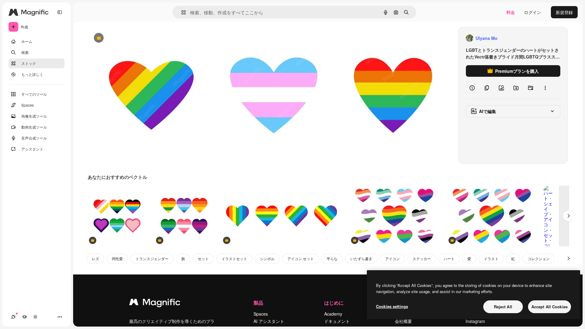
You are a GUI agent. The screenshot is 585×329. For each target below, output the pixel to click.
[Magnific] (154, 303)
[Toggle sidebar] (60, 12)
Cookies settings (392, 306)
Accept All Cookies (549, 307)
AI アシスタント (269, 321)
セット (203, 258)
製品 (258, 302)
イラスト (491, 258)
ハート (449, 258)
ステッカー (422, 258)
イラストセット (234, 258)
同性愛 (117, 258)
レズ (95, 258)
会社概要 (403, 321)
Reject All (503, 307)
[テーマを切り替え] (35, 317)
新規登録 (564, 12)
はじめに (334, 302)
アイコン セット (300, 258)
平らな (332, 258)
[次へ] (568, 216)
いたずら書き (361, 258)
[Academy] (24, 317)
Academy (333, 314)
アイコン (392, 258)
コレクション (539, 258)
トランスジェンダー (152, 258)
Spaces (261, 314)
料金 (510, 12)
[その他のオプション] (545, 88)
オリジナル (129, 38)
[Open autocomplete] (181, 12)
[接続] (13, 317)
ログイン (532, 12)
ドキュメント (337, 321)
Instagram (475, 321)
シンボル (267, 258)
